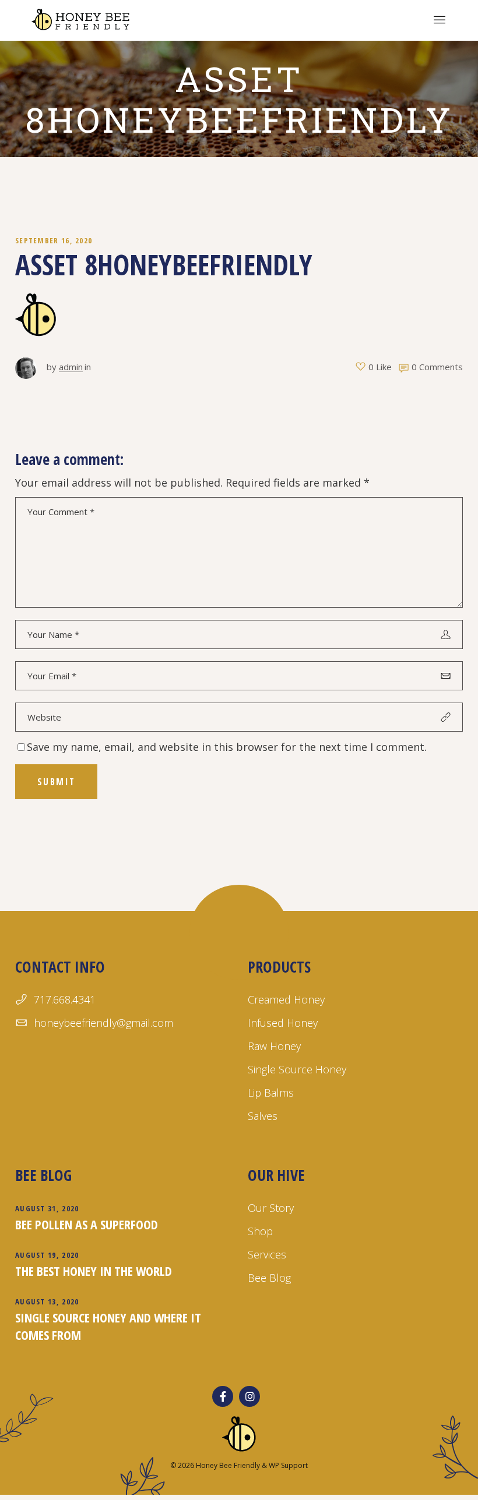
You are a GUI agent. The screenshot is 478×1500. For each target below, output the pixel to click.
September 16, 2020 (53, 240)
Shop (260, 1231)
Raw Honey (274, 1046)
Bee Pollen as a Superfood (86, 1224)
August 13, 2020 (47, 1301)
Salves (262, 1116)
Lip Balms (271, 1093)
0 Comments (437, 367)
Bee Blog (269, 1278)
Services (267, 1254)
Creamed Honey (286, 999)
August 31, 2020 (47, 1208)
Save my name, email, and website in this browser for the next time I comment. (227, 747)
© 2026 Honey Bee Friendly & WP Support (239, 1465)
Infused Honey (283, 1023)
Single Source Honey (297, 1069)
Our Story (271, 1208)
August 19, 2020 (47, 1255)
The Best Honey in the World (93, 1270)
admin (71, 367)
